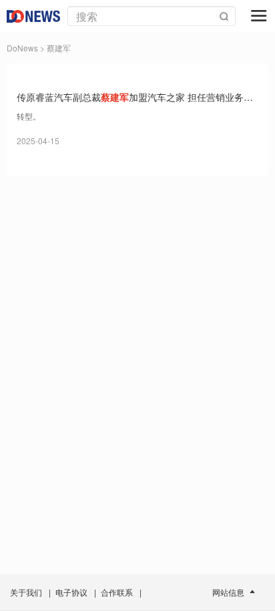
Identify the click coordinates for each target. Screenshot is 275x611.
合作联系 (117, 592)
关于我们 (26, 592)
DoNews (22, 47)
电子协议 (71, 592)
